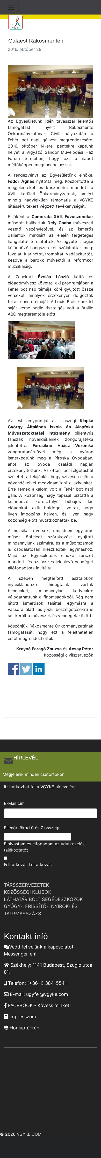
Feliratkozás (15, 864)
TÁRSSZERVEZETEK (26, 885)
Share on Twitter (26, 669)
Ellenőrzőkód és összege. (33, 827)
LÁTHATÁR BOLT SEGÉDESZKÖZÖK (43, 899)
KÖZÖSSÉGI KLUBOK (27, 892)
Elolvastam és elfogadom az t (44, 847)
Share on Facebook (13, 669)
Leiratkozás (40, 864)
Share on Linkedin (39, 669)
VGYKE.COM (29, 1134)
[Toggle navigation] (11, 7)
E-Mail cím (14, 803)
